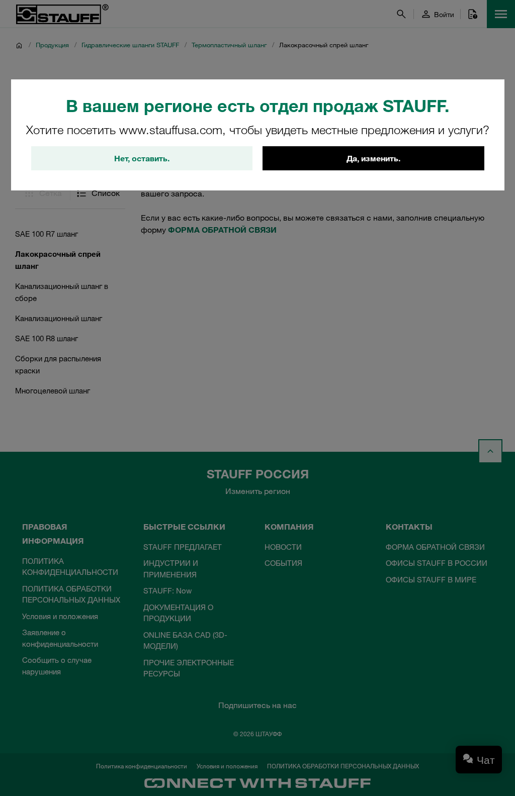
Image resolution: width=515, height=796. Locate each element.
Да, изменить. (373, 158)
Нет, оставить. (141, 158)
